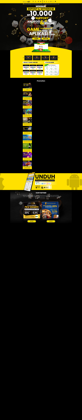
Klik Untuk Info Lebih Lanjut (27, 90)
